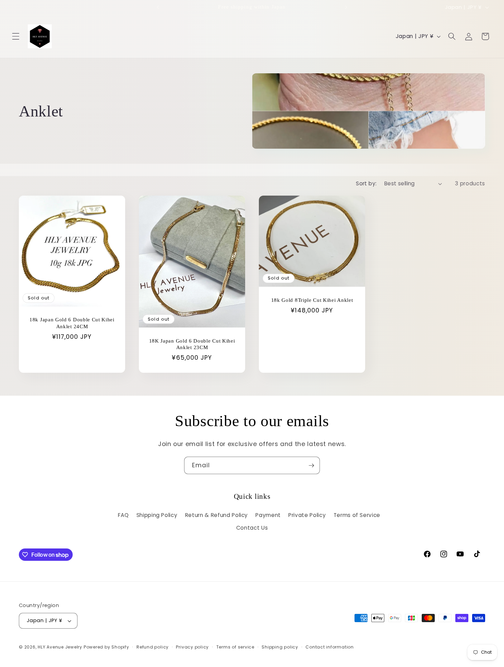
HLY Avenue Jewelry (61, 647)
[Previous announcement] (158, 7)
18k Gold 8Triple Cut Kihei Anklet (312, 300)
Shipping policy (280, 647)
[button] (16, 36)
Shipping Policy (157, 515)
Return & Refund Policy (216, 515)
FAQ (123, 515)
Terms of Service (357, 515)
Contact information (329, 647)
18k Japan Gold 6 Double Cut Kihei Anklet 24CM (72, 323)
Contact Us (252, 527)
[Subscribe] (311, 465)
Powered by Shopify (106, 647)
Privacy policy (192, 647)
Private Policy (307, 515)
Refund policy (152, 647)
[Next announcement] (345, 7)
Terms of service (235, 647)
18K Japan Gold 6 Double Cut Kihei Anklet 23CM (192, 344)
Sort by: (366, 183)
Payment (268, 515)
